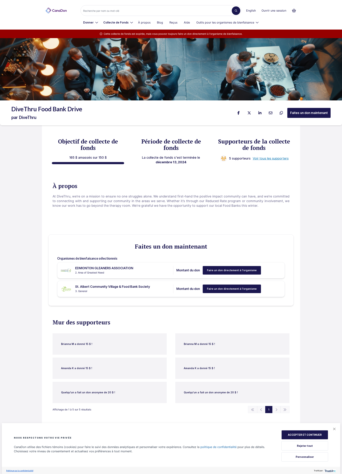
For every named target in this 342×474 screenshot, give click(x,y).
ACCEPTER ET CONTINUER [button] (305, 434)
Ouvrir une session (273, 10)
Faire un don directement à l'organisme (232, 270)
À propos (144, 22)
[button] (334, 429)
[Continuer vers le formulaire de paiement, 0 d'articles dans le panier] (295, 10)
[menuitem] (90, 22)
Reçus (173, 22)
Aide (187, 22)
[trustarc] (329, 470)
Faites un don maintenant (309, 113)
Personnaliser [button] (305, 456)
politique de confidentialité (218, 447)
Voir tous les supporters (271, 158)
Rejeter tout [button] (305, 445)
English (251, 10)
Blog (160, 22)
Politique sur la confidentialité (19, 470)
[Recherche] (236, 10)
